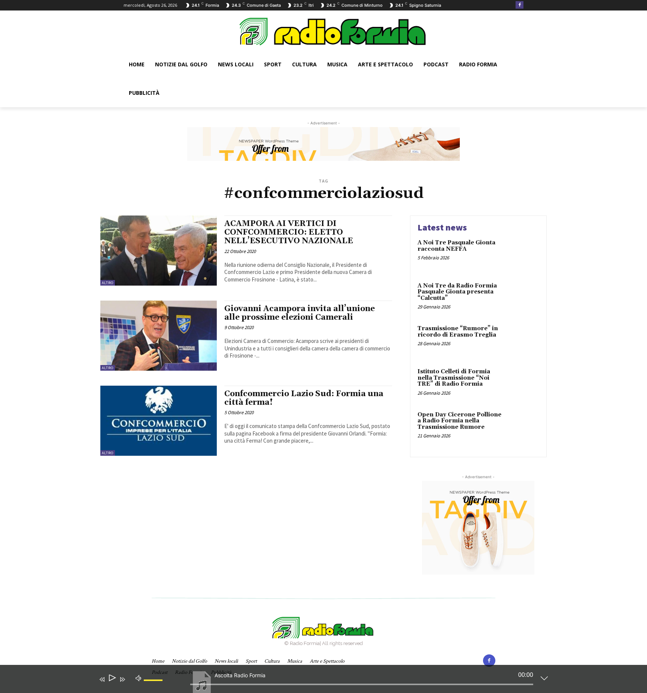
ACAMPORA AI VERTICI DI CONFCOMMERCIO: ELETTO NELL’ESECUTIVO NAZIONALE (288, 232)
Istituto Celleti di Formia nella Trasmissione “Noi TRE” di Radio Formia (453, 378)
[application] (318, 680)
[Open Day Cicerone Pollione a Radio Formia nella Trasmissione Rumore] (523, 426)
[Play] (111, 679)
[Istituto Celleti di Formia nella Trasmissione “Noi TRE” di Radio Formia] (523, 383)
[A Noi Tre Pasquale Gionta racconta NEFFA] (523, 254)
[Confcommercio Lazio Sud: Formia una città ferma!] (158, 421)
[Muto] (138, 677)
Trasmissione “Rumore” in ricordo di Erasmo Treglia (457, 331)
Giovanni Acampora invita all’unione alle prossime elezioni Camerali (299, 313)
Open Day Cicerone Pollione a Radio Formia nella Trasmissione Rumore (459, 421)
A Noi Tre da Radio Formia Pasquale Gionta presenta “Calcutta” (457, 292)
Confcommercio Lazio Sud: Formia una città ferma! (303, 398)
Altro (107, 282)
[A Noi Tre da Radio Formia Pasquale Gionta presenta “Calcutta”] (523, 297)
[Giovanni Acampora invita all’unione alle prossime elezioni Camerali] (158, 336)
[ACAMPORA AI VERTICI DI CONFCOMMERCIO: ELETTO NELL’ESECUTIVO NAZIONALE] (158, 251)
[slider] (154, 686)
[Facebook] (519, 5)
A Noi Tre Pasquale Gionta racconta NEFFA (456, 246)
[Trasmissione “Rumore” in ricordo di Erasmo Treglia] (523, 340)
